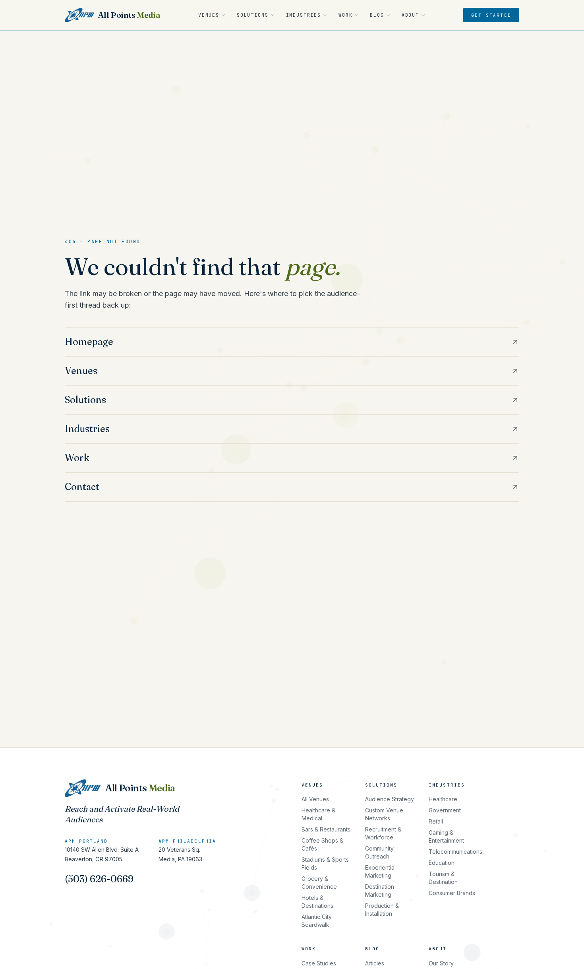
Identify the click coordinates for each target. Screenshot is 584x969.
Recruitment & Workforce (383, 833)
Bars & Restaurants (326, 829)
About (410, 15)
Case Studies (319, 963)
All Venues (315, 799)
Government (445, 810)
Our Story (441, 963)
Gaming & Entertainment (446, 836)
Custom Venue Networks (384, 814)
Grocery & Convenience (319, 882)
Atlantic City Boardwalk (317, 920)
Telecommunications (455, 851)
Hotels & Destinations (317, 901)
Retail (436, 821)
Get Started (491, 15)
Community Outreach (379, 852)
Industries (303, 15)
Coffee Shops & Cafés (322, 844)
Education (441, 862)
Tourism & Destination (443, 877)
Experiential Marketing (380, 871)
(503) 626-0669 (99, 879)
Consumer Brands (452, 893)
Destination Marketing (379, 890)
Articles (374, 963)
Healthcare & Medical (318, 814)
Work (345, 15)
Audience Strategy (389, 799)
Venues (208, 15)
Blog (377, 15)
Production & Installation (382, 909)
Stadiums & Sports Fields (325, 863)
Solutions (253, 15)
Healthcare (443, 799)
